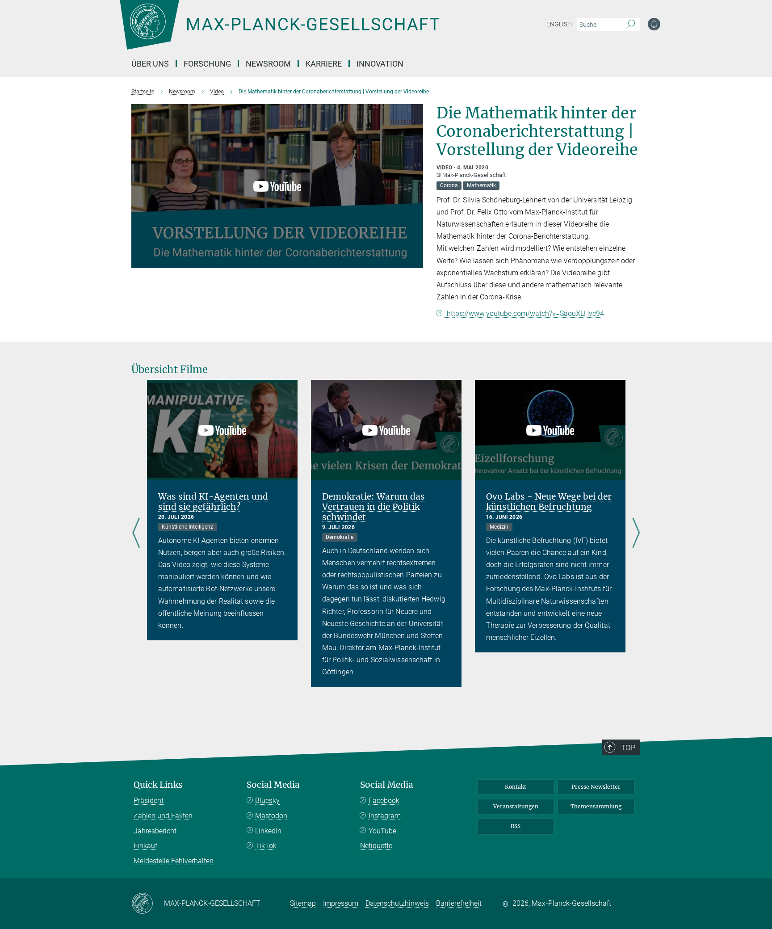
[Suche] (630, 24)
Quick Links (158, 785)
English (559, 24)
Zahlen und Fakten (163, 815)
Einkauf (145, 845)
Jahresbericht (155, 831)
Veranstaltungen (515, 806)
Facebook (384, 800)
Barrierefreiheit (459, 903)
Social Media (273, 785)
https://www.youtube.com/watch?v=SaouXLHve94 (524, 313)
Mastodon (271, 815)
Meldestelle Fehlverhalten (174, 861)
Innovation (380, 63)
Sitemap (303, 903)
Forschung (207, 63)
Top (628, 747)
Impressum (340, 903)
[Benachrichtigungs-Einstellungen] (654, 24)
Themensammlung (596, 806)
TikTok (266, 845)
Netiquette (376, 845)
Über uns (150, 63)
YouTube (382, 831)
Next (636, 533)
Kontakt (515, 786)
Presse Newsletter (596, 786)
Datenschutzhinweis (397, 903)
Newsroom (268, 63)
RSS (515, 826)
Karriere (324, 63)
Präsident (149, 800)
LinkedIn (268, 831)
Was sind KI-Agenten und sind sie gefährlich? (213, 501)
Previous (136, 533)
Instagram (385, 815)
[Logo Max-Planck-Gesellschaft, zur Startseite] (279, 31)
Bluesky (267, 800)
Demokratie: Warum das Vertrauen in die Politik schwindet (373, 506)
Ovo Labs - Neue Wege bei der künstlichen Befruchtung (549, 501)
